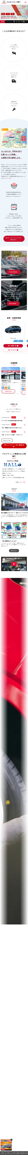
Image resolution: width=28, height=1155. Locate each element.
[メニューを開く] (25, 2)
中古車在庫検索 (13, 272)
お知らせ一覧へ (7, 440)
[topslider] (14, 12)
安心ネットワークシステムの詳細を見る (13, 238)
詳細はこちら (19, 482)
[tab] (9, 18)
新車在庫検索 (12, 303)
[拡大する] (25, 130)
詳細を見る (8, 391)
